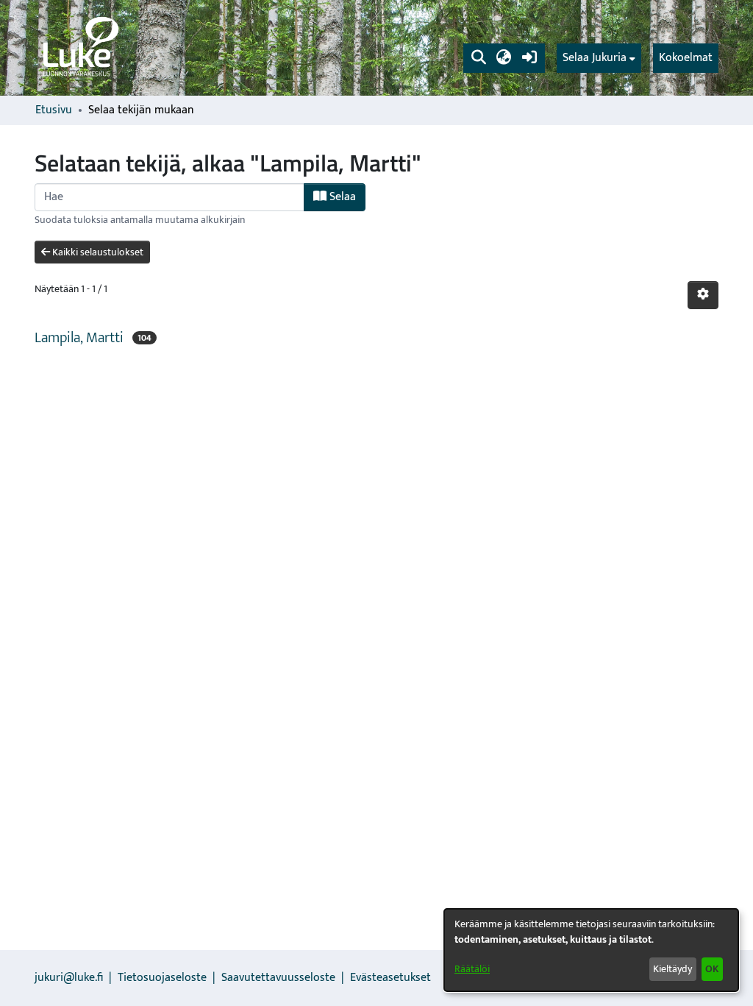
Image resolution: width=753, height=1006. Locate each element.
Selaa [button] (341, 197)
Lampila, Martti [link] (79, 338)
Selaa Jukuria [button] (595, 58)
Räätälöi (472, 969)
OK (711, 968)
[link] (79, 47)
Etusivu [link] (53, 110)
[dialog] (591, 950)
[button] (478, 58)
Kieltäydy (672, 968)
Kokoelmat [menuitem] (686, 58)
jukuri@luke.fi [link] (69, 978)
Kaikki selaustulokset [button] (96, 252)
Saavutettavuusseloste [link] (278, 978)
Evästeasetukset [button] (390, 978)
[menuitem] (599, 58)
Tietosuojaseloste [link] (162, 978)
